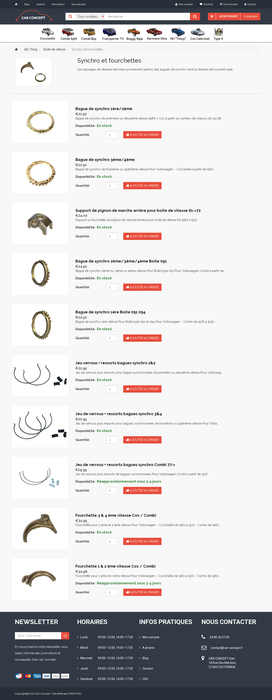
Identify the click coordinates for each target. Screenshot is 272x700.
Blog (26, 4)
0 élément (251, 16)
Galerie (40, 4)
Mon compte (185, 4)
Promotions (58, 4)
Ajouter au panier (144, 134)
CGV (145, 679)
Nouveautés (78, 4)
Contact (251, 4)
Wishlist (208, 4)
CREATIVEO (74, 693)
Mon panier (228, 16)
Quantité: (82, 134)
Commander (230, 4)
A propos (148, 647)
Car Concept (43, 693)
